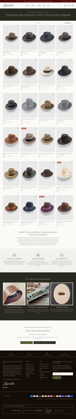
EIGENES (33, 5)
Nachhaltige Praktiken (30, 368)
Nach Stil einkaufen (26, 342)
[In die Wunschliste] (18, 26)
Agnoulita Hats (8, 395)
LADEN (27, 5)
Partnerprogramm (29, 371)
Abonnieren (57, 377)
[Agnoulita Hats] (8, 5)
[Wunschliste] (70, 5)
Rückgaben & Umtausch (44, 368)
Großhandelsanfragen (30, 370)
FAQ (40, 370)
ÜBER (44, 5)
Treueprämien (42, 375)
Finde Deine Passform (44, 364)
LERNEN (38, 5)
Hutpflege (41, 373)
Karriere (27, 377)
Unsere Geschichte (29, 364)
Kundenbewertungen (30, 366)
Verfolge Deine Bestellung (45, 371)
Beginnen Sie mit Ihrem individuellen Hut (44, 342)
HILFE (48, 5)
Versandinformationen (44, 366)
